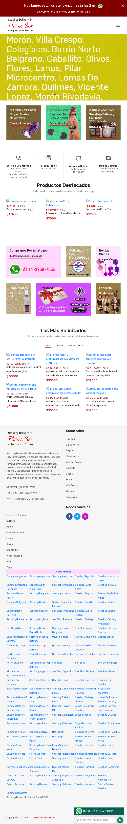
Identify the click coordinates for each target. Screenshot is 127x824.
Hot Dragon (58, 732)
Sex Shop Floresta (39, 680)
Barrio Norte (72, 444)
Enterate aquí (77, 263)
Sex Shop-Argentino (63, 610)
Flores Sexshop (37, 753)
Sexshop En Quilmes (17, 736)
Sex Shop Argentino (62, 671)
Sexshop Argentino (17, 576)
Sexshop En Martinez (109, 723)
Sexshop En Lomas (62, 723)
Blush (48, 345)
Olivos (9, 544)
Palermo (70, 439)
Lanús (9, 538)
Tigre (9, 567)
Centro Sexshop (15, 784)
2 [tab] (58, 94)
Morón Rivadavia (15, 532)
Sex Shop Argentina (40, 671)
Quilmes (10, 521)
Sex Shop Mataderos (18, 688)
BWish (59, 345)
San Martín (12, 550)
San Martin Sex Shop (63, 654)
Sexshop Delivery (84, 619)
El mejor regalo (48, 293)
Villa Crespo (72, 485)
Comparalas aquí (106, 260)
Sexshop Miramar (38, 784)
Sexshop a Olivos (107, 585)
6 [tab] (69, 94)
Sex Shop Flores (106, 671)
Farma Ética (35, 758)
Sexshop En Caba (107, 714)
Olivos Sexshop (60, 636)
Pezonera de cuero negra (19, 209)
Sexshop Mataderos (108, 767)
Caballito (70, 468)
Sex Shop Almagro (107, 662)
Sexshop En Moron (16, 732)
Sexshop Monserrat (85, 784)
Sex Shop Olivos (15, 628)
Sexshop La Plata (107, 753)
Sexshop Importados (86, 753)
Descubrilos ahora (20, 123)
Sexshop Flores (106, 745)
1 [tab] (55, 95)
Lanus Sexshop (83, 714)
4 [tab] (63, 94)
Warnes (70, 491)
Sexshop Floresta (16, 753)
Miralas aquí (106, 293)
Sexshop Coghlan (38, 619)
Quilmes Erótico (106, 636)
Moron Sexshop (37, 654)
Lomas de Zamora (16, 515)
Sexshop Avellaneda (63, 585)
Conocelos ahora (99, 127)
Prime (63, 210)
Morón (9, 526)
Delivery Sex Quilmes (18, 767)
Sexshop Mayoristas (86, 775)
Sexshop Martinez (84, 767)
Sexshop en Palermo (109, 732)
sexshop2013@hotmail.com (29, 499)
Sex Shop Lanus (60, 680)
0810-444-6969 (28, 493)
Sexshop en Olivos (39, 732)
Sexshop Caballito (84, 602)
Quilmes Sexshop (16, 645)
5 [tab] (66, 94)
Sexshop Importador (63, 753)
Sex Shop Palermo (62, 619)
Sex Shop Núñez (83, 628)
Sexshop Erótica (84, 745)
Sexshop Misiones (61, 784)
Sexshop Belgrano (39, 593)
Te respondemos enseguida (26, 256)
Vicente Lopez (14, 555)
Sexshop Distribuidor (63, 714)
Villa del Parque (74, 462)
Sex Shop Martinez (85, 680)
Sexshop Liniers (106, 758)
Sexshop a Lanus (61, 593)
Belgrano (70, 450)
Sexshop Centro (106, 610)
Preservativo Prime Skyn (99, 209)
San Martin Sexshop (85, 654)
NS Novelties (75, 345)
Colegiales (71, 497)
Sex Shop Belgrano (85, 671)
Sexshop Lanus (15, 758)
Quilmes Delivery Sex (86, 636)
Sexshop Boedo (37, 602)
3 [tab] (61, 94)
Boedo (69, 473)
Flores (69, 479)
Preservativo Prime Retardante (63, 213)
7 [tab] (72, 94)
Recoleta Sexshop (107, 645)
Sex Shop (57, 662)
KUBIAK (21, 206)
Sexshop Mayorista (39, 775)
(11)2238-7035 (27, 487)
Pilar (8, 561)
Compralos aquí (16, 294)
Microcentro (72, 456)
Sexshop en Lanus (16, 723)
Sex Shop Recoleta (17, 619)
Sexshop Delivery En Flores (40, 817)
